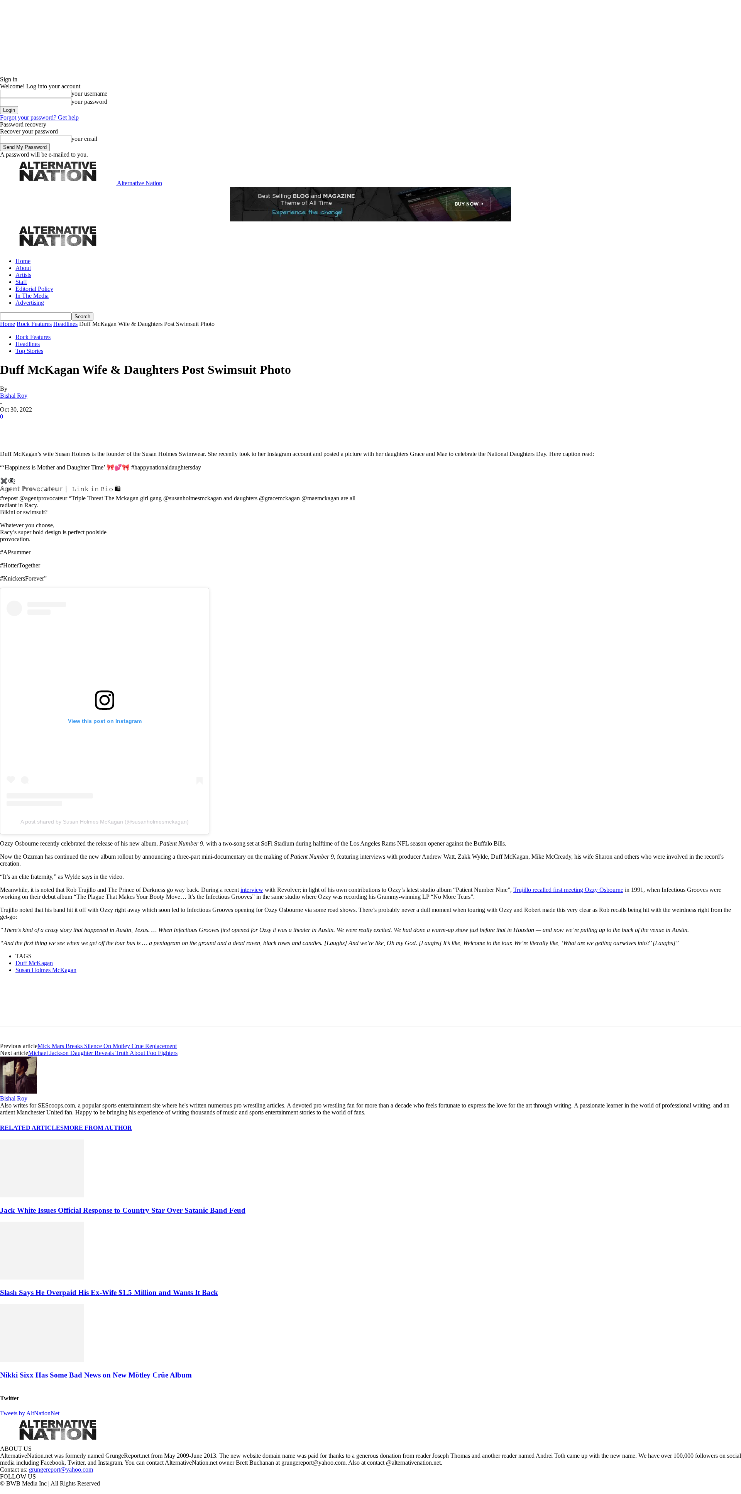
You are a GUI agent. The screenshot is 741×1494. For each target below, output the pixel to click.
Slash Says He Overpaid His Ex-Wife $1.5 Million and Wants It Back (109, 1292)
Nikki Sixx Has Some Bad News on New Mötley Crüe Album (96, 1375)
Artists (23, 275)
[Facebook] (12, 428)
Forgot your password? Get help (39, 117)
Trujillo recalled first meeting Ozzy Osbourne (568, 889)
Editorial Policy (34, 288)
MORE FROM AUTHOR (98, 1127)
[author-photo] (18, 1091)
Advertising (29, 302)
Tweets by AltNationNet (29, 1413)
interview (251, 889)
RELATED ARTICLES (32, 1127)
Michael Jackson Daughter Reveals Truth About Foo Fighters (103, 1053)
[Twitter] (39, 428)
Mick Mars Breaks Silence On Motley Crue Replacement (107, 1046)
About (23, 268)
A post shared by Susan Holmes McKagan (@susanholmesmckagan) (104, 822)
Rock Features (34, 324)
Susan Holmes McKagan (45, 970)
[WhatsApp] (93, 428)
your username (89, 93)
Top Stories (29, 351)
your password (89, 101)
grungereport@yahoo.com (61, 1469)
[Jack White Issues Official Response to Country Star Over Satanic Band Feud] (42, 1195)
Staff (21, 282)
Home (22, 261)
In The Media (32, 295)
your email (84, 138)
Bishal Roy (13, 395)
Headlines (65, 324)
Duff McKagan (34, 963)
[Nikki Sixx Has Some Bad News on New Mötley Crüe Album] (42, 1360)
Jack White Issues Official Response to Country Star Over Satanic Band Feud (122, 1210)
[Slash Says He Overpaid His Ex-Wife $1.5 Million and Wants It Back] (42, 1277)
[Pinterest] (66, 428)
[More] (121, 428)
